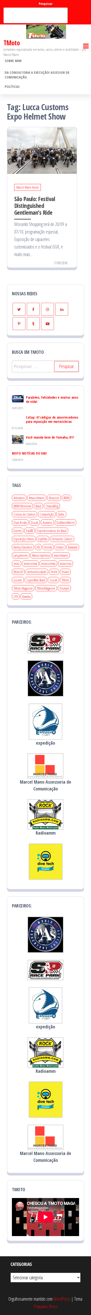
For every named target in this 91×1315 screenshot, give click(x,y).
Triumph (64, 588)
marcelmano (61, 555)
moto (17, 563)
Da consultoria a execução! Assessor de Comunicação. (37, 74)
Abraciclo (54, 497)
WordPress (61, 1299)
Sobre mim (13, 60)
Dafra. (61, 514)
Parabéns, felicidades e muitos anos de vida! (52, 399)
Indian (60, 547)
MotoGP (18, 571)
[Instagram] (47, 309)
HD (38, 547)
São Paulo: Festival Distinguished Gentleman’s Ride (34, 205)
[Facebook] (33, 309)
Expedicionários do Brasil (51, 530)
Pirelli (54, 571)
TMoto (12, 42)
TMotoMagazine (46, 588)
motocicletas (48, 563)
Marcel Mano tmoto (27, 187)
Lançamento (21, 555)
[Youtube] (47, 323)
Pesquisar (45, 3)
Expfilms (42, 539)
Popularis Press (45, 1306)
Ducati (34, 522)
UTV (16, 596)
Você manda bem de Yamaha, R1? (50, 437)
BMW (66, 497)
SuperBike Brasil (35, 580)
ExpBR (29, 530)
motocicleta (30, 563)
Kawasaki (72, 547)
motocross (65, 563)
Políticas (12, 86)
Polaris (65, 571)
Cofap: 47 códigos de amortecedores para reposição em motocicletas (52, 419)
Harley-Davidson (23, 547)
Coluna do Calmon (24, 514)
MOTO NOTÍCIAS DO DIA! (29, 453)
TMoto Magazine (23, 588)
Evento (18, 530)
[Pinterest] (19, 323)
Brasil (38, 506)
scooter (18, 580)
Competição (47, 514)
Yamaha (26, 596)
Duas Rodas (20, 522)
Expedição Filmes (24, 539)
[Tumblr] (33, 323)
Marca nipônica (41, 555)
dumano (47, 522)
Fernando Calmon (62, 539)
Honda (48, 547)
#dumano (19, 497)
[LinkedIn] (61, 309)
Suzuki (53, 580)
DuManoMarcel (65, 522)
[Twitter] (19, 309)
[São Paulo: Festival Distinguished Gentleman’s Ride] (42, 150)
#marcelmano (37, 497)
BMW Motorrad (22, 506)
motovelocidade (36, 571)
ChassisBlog (52, 506)
